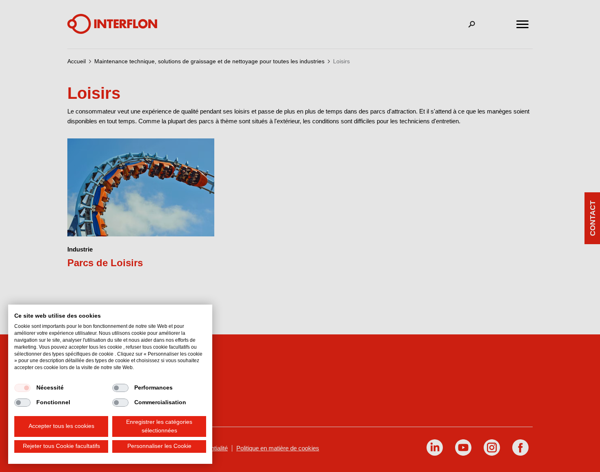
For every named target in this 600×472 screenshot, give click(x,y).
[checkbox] (22, 388)
